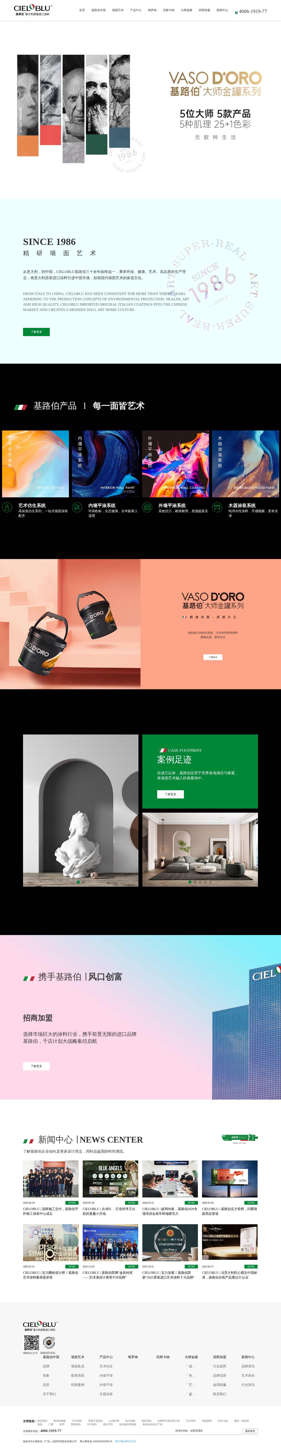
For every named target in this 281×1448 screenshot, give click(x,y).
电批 (39, 1424)
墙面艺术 (118, 10)
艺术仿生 (106, 1366)
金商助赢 (219, 1385)
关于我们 (49, 1394)
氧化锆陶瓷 (59, 1420)
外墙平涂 (106, 1385)
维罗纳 (152, 10)
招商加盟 (204, 10)
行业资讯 (248, 1385)
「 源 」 (190, 1366)
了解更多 (36, 331)
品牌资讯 (248, 1366)
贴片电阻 (130, 1420)
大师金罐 (186, 10)
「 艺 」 (190, 1385)
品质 (46, 1385)
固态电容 (42, 1420)
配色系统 (77, 1375)
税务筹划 (146, 1420)
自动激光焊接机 (127, 1424)
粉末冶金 (223, 1420)
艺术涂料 (77, 1420)
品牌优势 (219, 1375)
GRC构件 (92, 1424)
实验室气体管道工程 (169, 1420)
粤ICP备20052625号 (125, 1441)
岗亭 (62, 1424)
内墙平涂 (106, 1375)
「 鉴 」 (190, 1394)
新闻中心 (222, 10)
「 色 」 (190, 1375)
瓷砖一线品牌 (241, 1420)
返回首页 (250, 1430)
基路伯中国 (98, 10)
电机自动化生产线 (152, 1424)
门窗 (51, 1424)
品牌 (46, 1366)
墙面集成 (77, 1366)
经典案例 (77, 1385)
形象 (46, 1375)
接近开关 (108, 1424)
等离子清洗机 (95, 1420)
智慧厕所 (207, 1420)
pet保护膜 (114, 1420)
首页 (82, 10)
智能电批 (76, 1424)
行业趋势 (219, 1366)
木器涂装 (106, 1394)
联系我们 (219, 1394)
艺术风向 (248, 1375)
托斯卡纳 (168, 10)
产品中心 (136, 10)
